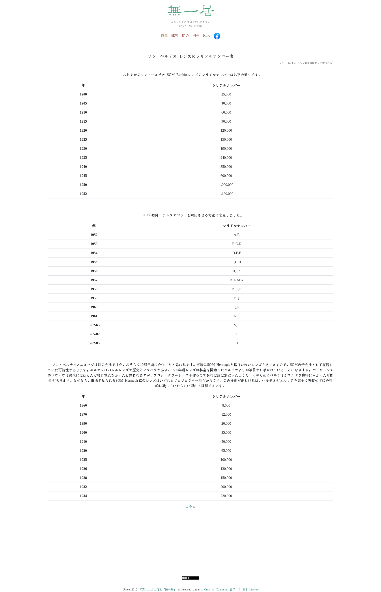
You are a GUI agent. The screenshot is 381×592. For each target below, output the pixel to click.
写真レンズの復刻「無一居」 (157, 589)
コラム (190, 506)
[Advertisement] (190, 544)
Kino (206, 35)
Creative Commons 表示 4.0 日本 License (231, 589)
